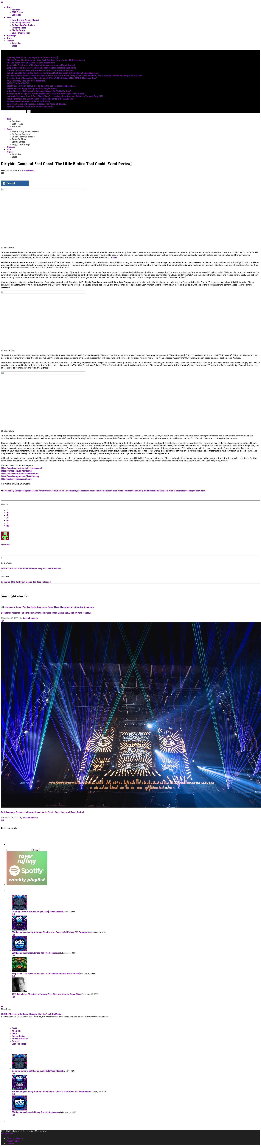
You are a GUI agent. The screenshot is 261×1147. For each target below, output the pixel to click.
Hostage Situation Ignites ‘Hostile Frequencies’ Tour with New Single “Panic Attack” (46, 93)
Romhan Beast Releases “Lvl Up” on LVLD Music (28, 101)
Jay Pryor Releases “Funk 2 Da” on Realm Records (30, 106)
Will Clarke (200, 490)
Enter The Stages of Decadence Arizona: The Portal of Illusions (36, 104)
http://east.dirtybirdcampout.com (16, 479)
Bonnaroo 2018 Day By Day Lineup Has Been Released (26, 582)
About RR (16, 1031)
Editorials (16, 15)
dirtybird (52, 490)
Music (9, 17)
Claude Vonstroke (40, 490)
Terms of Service (20, 1038)
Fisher (135, 490)
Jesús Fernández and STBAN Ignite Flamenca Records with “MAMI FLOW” (40, 99)
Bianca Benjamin (30, 618)
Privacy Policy (18, 1036)
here (115, 257)
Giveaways (11, 35)
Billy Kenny (15, 490)
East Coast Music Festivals (119, 490)
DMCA (15, 1033)
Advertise (16, 43)
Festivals (16, 9)
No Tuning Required (21, 22)
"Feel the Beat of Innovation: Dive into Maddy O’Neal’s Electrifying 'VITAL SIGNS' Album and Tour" (52, 78)
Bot (21, 490)
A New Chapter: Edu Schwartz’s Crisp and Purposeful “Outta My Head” (39, 91)
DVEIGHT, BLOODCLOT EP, (18, 83)
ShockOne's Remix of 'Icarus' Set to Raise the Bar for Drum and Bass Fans (41, 86)
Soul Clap (159, 490)
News (9, 7)
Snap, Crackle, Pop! (21, 33)
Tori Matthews (28, 170)
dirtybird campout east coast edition (90, 490)
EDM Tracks (17, 12)
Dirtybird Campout (64, 490)
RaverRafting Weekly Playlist (25, 20)
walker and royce (187, 490)
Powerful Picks (19, 27)
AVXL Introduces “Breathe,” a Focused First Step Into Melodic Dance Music (41, 68)
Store (9, 38)
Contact (10, 40)
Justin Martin (149, 490)
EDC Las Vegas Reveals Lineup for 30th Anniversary (31, 62)
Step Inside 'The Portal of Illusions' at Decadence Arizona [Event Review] (41, 65)
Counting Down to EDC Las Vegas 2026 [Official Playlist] (32, 57)
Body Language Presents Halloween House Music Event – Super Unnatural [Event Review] (42, 812)
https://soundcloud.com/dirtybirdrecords (19, 473)
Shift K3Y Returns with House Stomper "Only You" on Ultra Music (31, 568)
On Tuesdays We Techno (23, 25)
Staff (14, 46)
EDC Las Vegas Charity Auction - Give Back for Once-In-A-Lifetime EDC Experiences (46, 60)
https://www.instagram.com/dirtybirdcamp (20, 476)
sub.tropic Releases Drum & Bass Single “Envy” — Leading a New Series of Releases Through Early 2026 (55, 96)
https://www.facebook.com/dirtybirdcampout (21, 468)
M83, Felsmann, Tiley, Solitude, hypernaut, (26, 80)
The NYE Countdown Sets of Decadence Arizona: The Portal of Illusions (40, 70)
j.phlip (140, 490)
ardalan (6, 490)
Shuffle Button (18, 30)
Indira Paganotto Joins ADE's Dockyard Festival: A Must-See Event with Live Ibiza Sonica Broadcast (53, 73)
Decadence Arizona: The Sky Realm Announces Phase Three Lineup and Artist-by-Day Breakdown (46, 613)
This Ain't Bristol (172, 490)
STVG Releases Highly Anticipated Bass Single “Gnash (32, 88)
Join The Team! (19, 1044)
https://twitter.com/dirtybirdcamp (16, 471)
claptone (27, 490)
